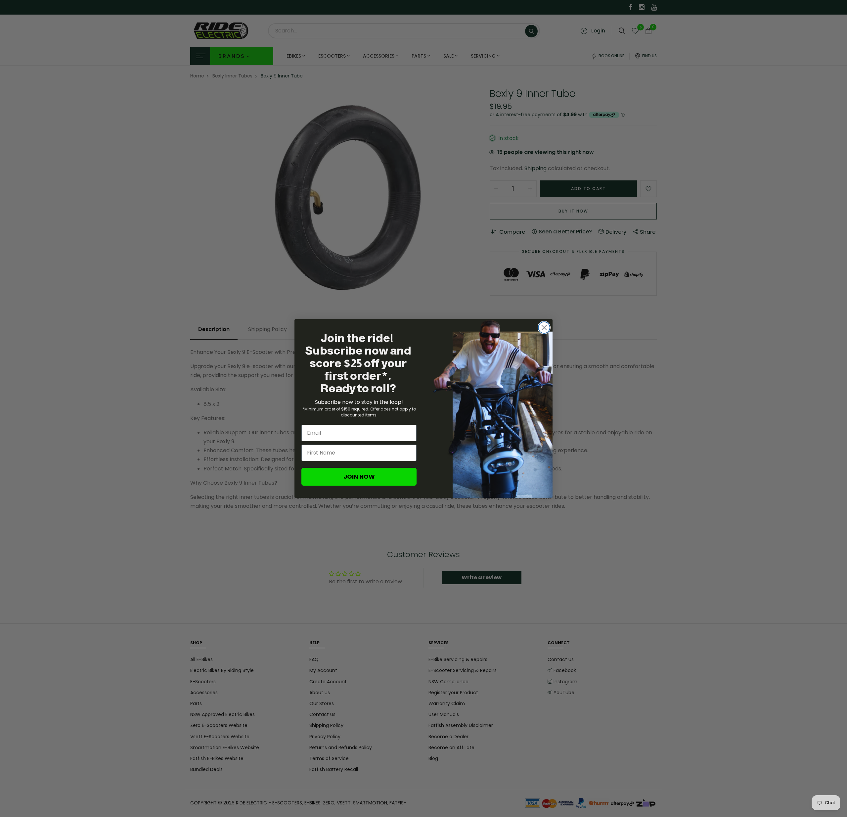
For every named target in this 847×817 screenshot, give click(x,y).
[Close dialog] (544, 327)
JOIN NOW (359, 476)
